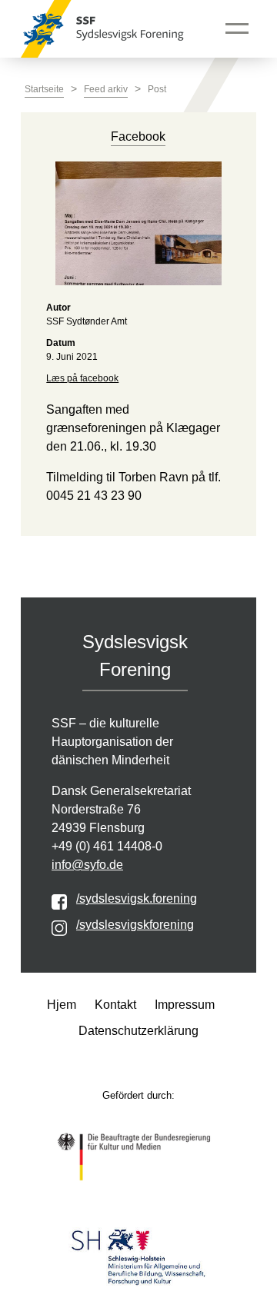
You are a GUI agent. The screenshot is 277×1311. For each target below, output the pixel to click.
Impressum (185, 1004)
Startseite (44, 89)
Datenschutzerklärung (138, 1030)
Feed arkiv (106, 89)
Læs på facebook (82, 378)
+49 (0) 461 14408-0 (107, 846)
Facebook (138, 136)
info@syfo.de (87, 864)
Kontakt (115, 1004)
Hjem (61, 1004)
